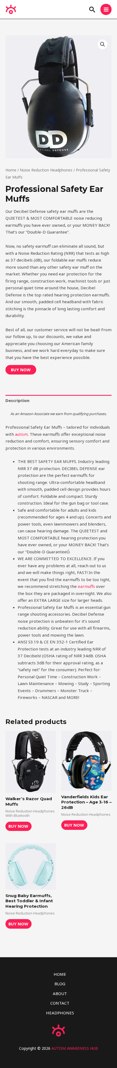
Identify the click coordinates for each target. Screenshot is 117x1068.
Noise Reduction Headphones (46, 170)
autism (21, 434)
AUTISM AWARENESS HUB (74, 1048)
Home (10, 170)
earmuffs (86, 586)
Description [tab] (17, 400)
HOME (60, 974)
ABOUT (60, 993)
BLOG (59, 983)
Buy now (21, 369)
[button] (92, 9)
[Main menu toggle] (106, 9)
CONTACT (59, 1003)
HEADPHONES (60, 1012)
